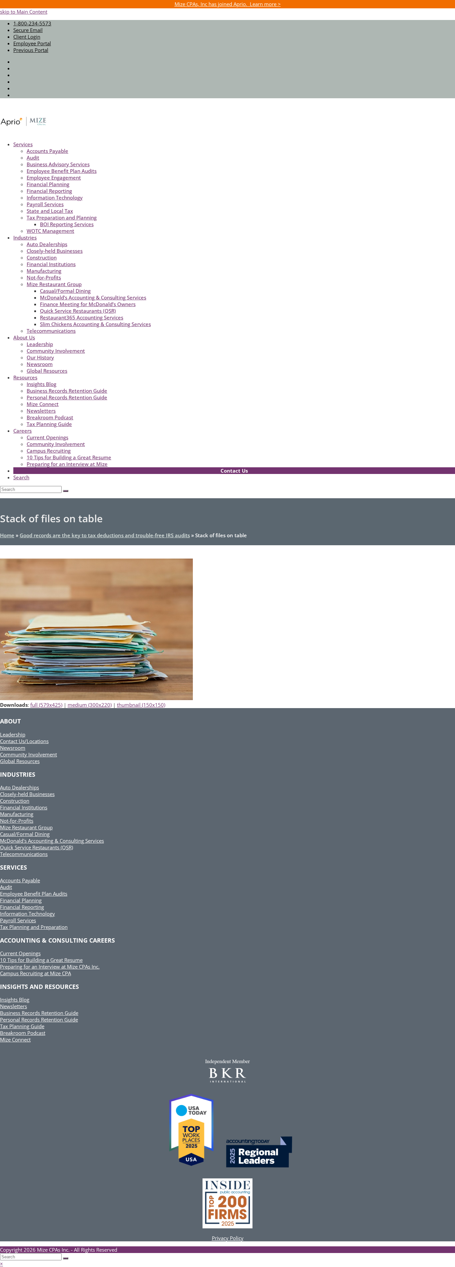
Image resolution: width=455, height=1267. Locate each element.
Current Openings (20, 953)
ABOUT (10, 721)
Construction (14, 800)
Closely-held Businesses (27, 794)
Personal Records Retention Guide (39, 1019)
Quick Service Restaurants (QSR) (36, 847)
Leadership (12, 734)
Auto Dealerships (19, 787)
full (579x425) (46, 704)
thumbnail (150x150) (141, 704)
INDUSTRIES (17, 774)
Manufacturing (16, 814)
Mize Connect (15, 1039)
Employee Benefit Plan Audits (33, 893)
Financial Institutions (23, 807)
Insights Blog (14, 999)
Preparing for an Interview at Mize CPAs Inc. (50, 966)
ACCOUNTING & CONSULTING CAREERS (57, 940)
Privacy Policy (227, 1238)
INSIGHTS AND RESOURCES (39, 987)
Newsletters (13, 1006)
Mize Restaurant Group (26, 827)
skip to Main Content (23, 11)
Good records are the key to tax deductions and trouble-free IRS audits (105, 535)
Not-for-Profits (16, 820)
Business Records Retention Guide (39, 1013)
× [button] (1, 1263)
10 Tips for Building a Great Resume (41, 960)
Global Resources (20, 761)
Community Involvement (28, 754)
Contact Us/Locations (24, 741)
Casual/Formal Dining (25, 834)
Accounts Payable (20, 880)
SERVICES (13, 867)
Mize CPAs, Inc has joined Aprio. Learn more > (228, 4)
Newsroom (12, 747)
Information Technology (27, 913)
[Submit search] (65, 1258)
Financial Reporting (22, 907)
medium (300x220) (90, 704)
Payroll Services (18, 920)
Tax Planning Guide (22, 1026)
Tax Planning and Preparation (34, 927)
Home (7, 535)
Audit (6, 887)
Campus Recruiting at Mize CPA (35, 973)
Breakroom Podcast (22, 1033)
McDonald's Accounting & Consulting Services (52, 840)
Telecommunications (24, 854)
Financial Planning (21, 900)
